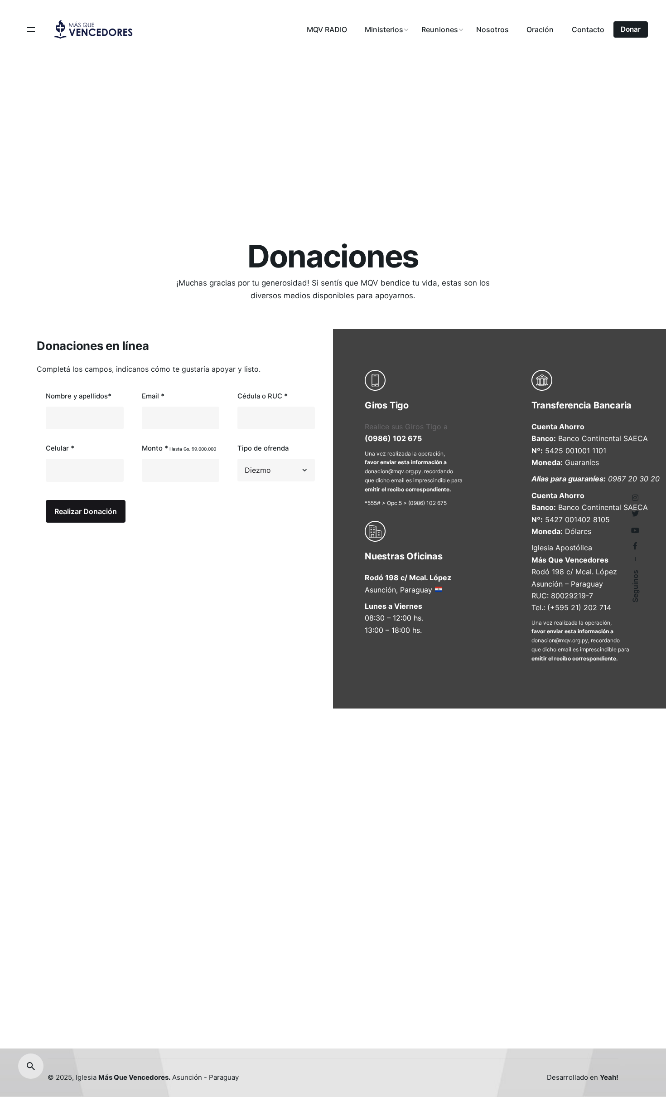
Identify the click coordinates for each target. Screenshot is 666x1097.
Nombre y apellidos (78, 396)
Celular (60, 448)
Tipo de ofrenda (263, 448)
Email (153, 396)
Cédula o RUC (262, 396)
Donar (631, 29)
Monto (179, 448)
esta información (420, 462)
